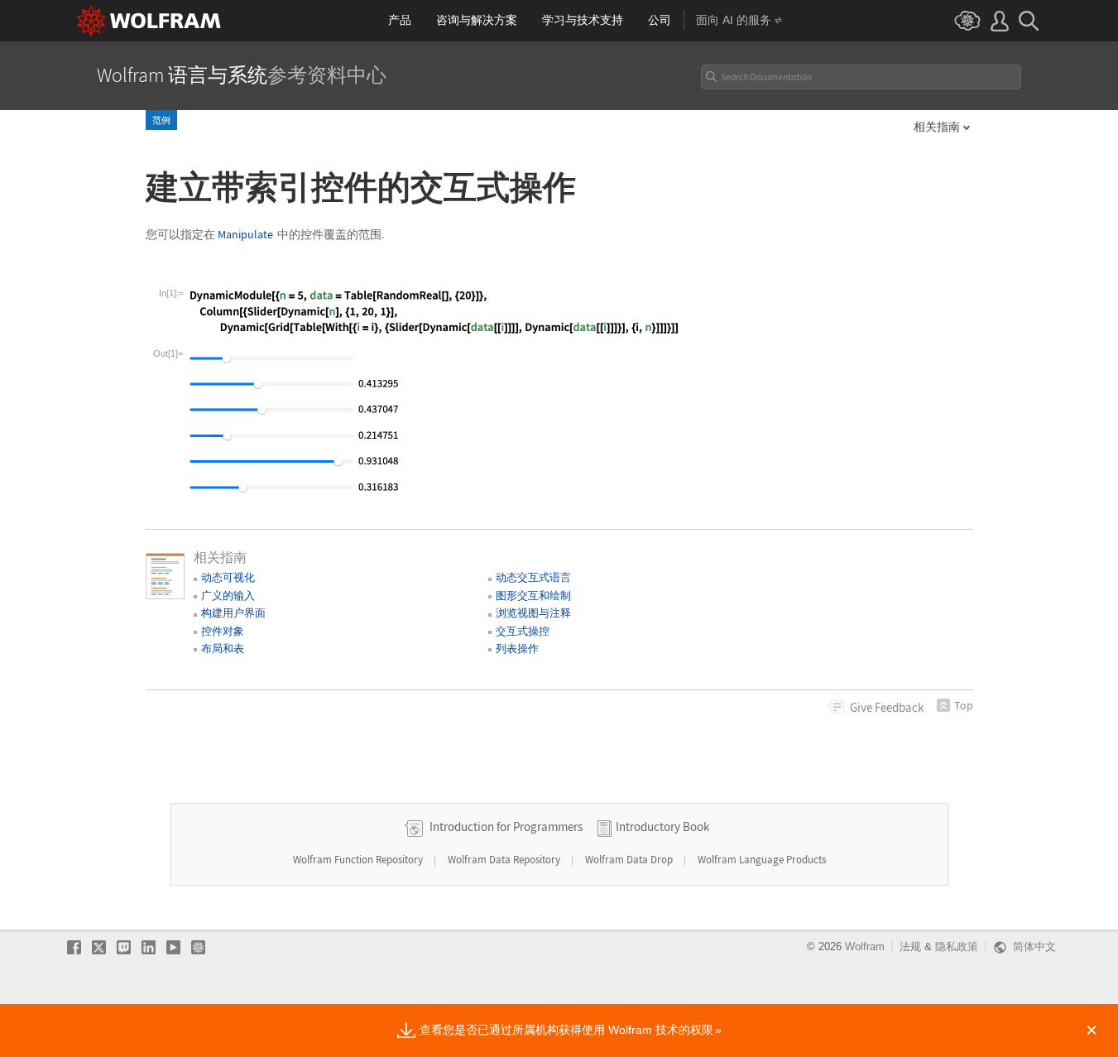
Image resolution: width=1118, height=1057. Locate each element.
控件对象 (222, 631)
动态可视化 (228, 577)
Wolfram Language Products (762, 860)
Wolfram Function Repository (359, 860)
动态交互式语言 (533, 577)
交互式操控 (522, 631)
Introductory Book (662, 826)
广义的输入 (228, 596)
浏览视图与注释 (533, 613)
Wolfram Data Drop (630, 860)
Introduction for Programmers (506, 826)
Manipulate (245, 235)
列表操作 (517, 648)
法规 (910, 946)
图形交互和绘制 (533, 596)
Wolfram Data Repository (505, 860)
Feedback (887, 707)
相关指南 (937, 126)
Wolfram (865, 946)
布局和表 (222, 648)
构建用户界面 (233, 613)
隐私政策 (956, 946)
